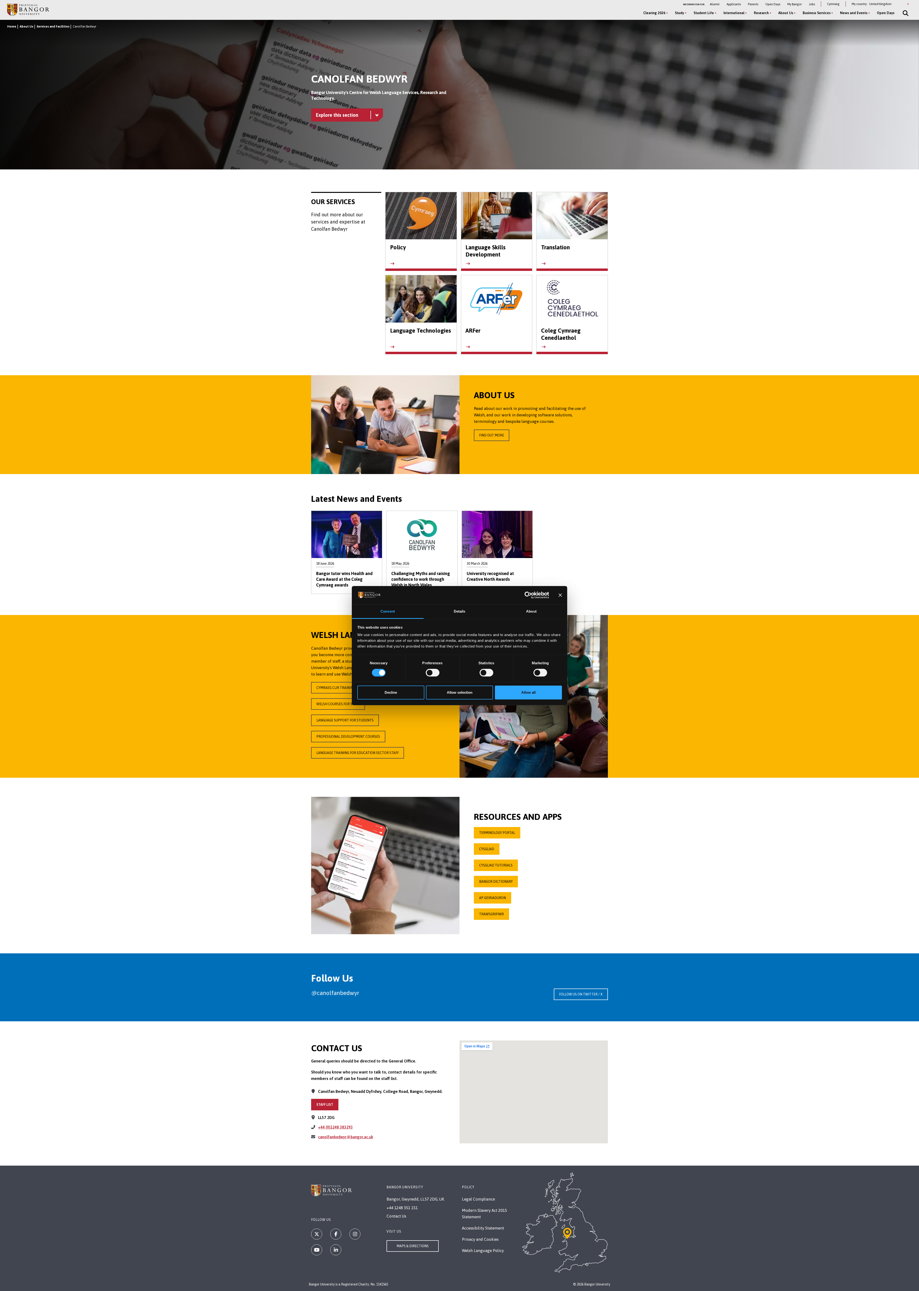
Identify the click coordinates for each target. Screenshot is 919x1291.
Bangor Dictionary (496, 881)
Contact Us (396, 1216)
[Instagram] (354, 1234)
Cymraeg (833, 4)
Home (11, 26)
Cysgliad (486, 849)
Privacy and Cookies (480, 1239)
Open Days (772, 4)
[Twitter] (316, 1234)
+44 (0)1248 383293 (335, 1127)
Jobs (812, 4)
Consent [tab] (388, 611)
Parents (753, 4)
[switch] (432, 672)
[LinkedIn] (335, 1249)
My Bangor (794, 4)
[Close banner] (560, 595)
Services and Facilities (53, 26)
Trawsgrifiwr (491, 914)
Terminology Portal (497, 833)
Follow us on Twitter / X (581, 994)
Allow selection (459, 692)
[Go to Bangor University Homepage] (28, 10)
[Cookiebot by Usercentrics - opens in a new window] (528, 595)
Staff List (324, 1105)
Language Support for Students (345, 720)
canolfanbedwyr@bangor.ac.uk (345, 1137)
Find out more (491, 435)
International (733, 13)
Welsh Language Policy (483, 1250)
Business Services (816, 13)
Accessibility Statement (483, 1228)
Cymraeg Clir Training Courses (343, 688)
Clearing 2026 (654, 13)
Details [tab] (459, 611)
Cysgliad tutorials (496, 865)
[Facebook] (335, 1234)
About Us (785, 13)
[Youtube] (316, 1249)
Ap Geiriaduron (492, 898)
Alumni (714, 4)
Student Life (704, 13)
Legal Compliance (478, 1199)
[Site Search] (905, 13)
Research (761, 13)
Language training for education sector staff (357, 753)
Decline (391, 692)
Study (679, 13)
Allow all (528, 692)
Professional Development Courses (348, 736)
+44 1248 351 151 (402, 1207)
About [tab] (531, 611)
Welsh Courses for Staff (338, 704)
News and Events (853, 13)
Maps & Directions (413, 1246)
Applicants (734, 4)
